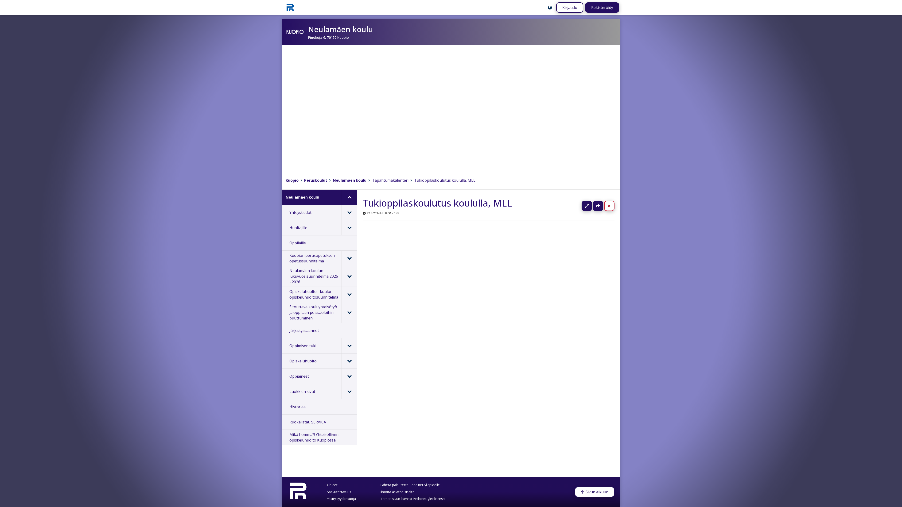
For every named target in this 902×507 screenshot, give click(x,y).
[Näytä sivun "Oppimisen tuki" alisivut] (349, 345)
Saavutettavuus (339, 492)
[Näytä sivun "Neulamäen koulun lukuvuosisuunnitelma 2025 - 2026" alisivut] (349, 276)
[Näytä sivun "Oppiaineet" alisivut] (349, 376)
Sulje (612, 205)
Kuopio (292, 180)
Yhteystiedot (300, 212)
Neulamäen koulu (349, 180)
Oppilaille (297, 243)
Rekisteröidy (602, 7)
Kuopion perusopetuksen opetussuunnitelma (312, 258)
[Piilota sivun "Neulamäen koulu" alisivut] (349, 197)
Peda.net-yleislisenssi (429, 498)
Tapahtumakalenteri (390, 180)
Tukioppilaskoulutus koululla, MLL (444, 180)
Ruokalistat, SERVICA (307, 422)
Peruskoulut (315, 180)
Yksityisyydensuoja (341, 498)
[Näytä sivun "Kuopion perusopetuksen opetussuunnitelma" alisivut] (349, 258)
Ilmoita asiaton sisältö (397, 492)
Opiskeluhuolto (303, 361)
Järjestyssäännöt (304, 330)
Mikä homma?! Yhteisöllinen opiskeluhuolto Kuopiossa (313, 437)
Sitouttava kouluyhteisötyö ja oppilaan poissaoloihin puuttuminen (313, 312)
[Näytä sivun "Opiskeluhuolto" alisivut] (349, 361)
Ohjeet (332, 485)
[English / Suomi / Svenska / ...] (549, 7)
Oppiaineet (299, 376)
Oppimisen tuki (302, 345)
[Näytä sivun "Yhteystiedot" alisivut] (349, 212)
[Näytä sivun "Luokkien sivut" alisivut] (349, 391)
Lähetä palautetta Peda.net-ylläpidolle (410, 485)
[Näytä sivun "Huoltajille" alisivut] (349, 227)
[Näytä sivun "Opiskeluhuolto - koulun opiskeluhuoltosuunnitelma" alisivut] (349, 294)
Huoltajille (298, 227)
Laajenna (591, 205)
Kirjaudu (569, 7)
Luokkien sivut (302, 391)
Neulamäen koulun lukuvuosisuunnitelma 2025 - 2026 (313, 276)
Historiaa (297, 406)
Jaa (598, 206)
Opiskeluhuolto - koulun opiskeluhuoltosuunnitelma (313, 294)
